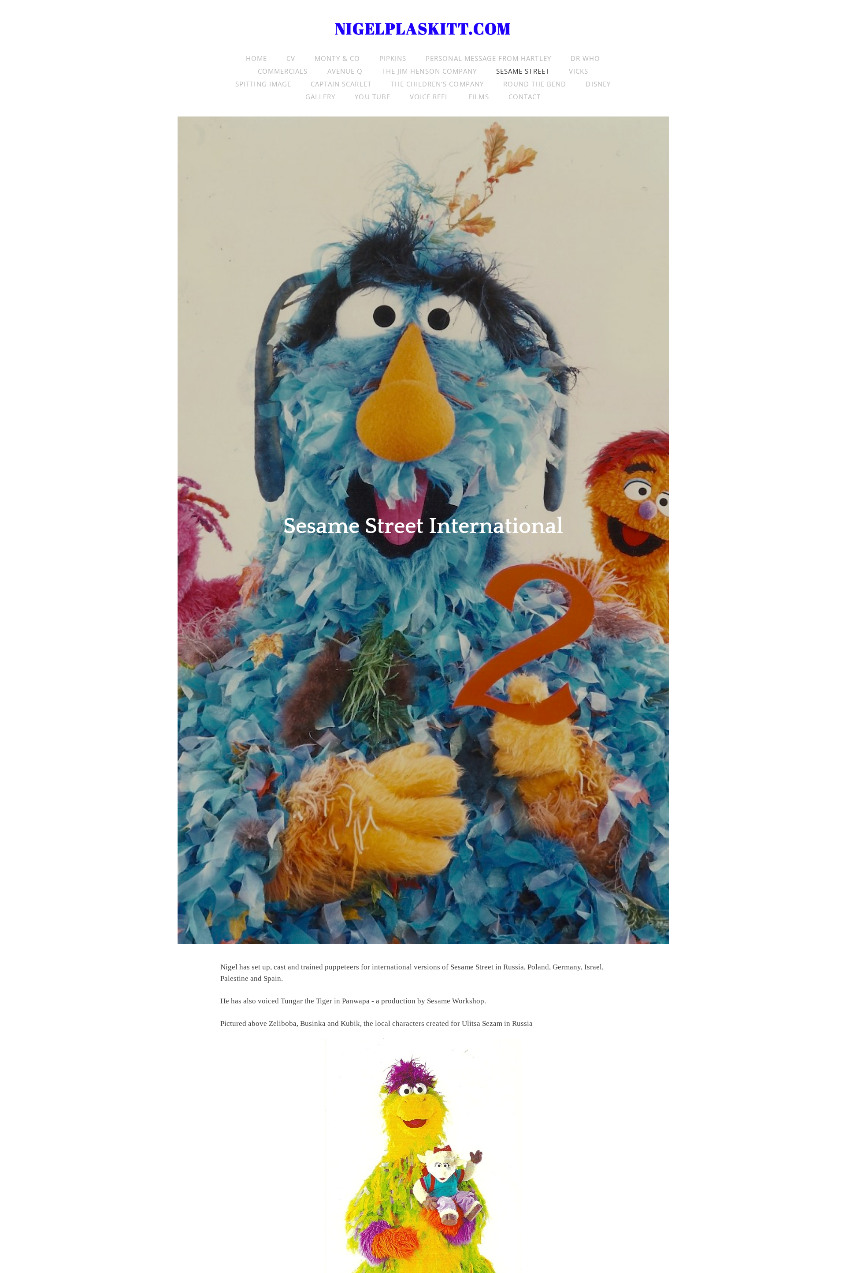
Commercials (283, 71)
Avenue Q (345, 71)
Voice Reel (429, 96)
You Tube (372, 96)
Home (256, 58)
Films (478, 96)
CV (290, 58)
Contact (524, 96)
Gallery (320, 96)
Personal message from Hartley (488, 58)
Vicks (578, 71)
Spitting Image (263, 83)
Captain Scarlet (341, 83)
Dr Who (585, 58)
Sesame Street (522, 71)
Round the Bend (535, 83)
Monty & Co (337, 58)
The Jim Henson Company (429, 71)
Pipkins (392, 58)
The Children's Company (437, 83)
